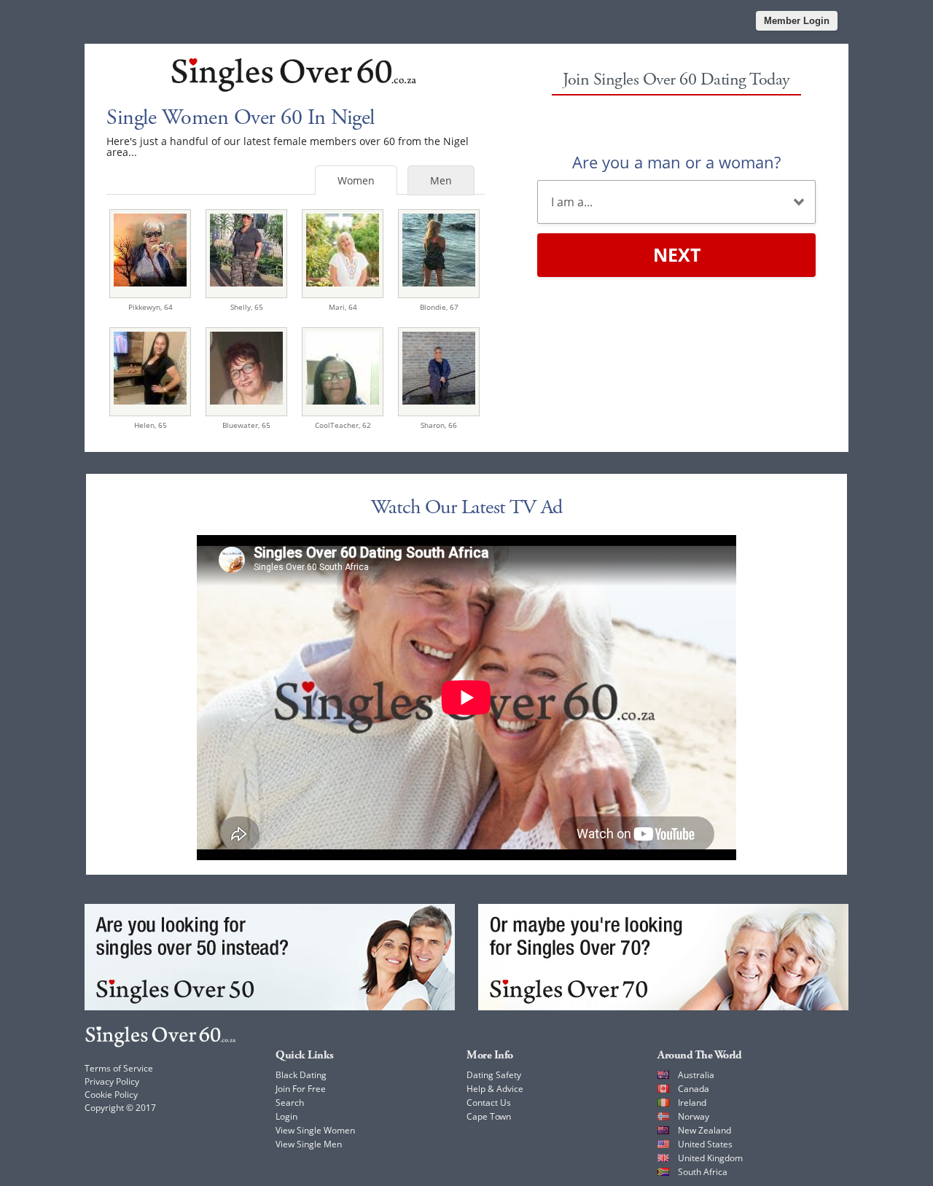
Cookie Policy (111, 1094)
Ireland (692, 1102)
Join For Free (301, 1088)
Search (290, 1102)
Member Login (796, 20)
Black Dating (301, 1075)
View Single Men (309, 1144)
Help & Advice (494, 1088)
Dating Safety (493, 1075)
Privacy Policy (112, 1081)
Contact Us (488, 1102)
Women (356, 180)
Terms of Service (119, 1068)
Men (441, 180)
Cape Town (488, 1116)
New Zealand (704, 1130)
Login (286, 1116)
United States (705, 1144)
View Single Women (315, 1130)
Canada (693, 1088)
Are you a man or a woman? (676, 162)
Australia (696, 1075)
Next (676, 254)
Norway (693, 1116)
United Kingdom (710, 1158)
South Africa (702, 1172)
